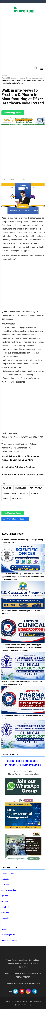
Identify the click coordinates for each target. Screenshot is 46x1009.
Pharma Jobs (20, 488)
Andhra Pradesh (9, 493)
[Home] (23, 10)
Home (3, 75)
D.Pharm (34, 493)
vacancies (7, 488)
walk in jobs (17, 499)
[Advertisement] (23, 39)
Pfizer (5, 499)
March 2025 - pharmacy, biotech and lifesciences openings (21, 78)
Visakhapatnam (36, 488)
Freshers (23, 493)
